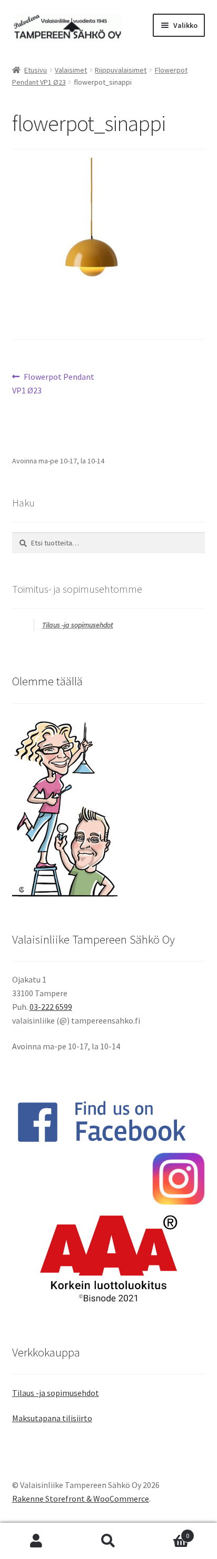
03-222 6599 (50, 1006)
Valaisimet (71, 70)
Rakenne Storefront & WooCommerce (80, 1498)
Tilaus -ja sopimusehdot (77, 625)
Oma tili (36, 1541)
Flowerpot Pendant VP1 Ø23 (53, 383)
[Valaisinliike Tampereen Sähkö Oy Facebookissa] (108, 1121)
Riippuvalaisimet (120, 70)
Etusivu (35, 70)
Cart (167, 1532)
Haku (108, 1541)
